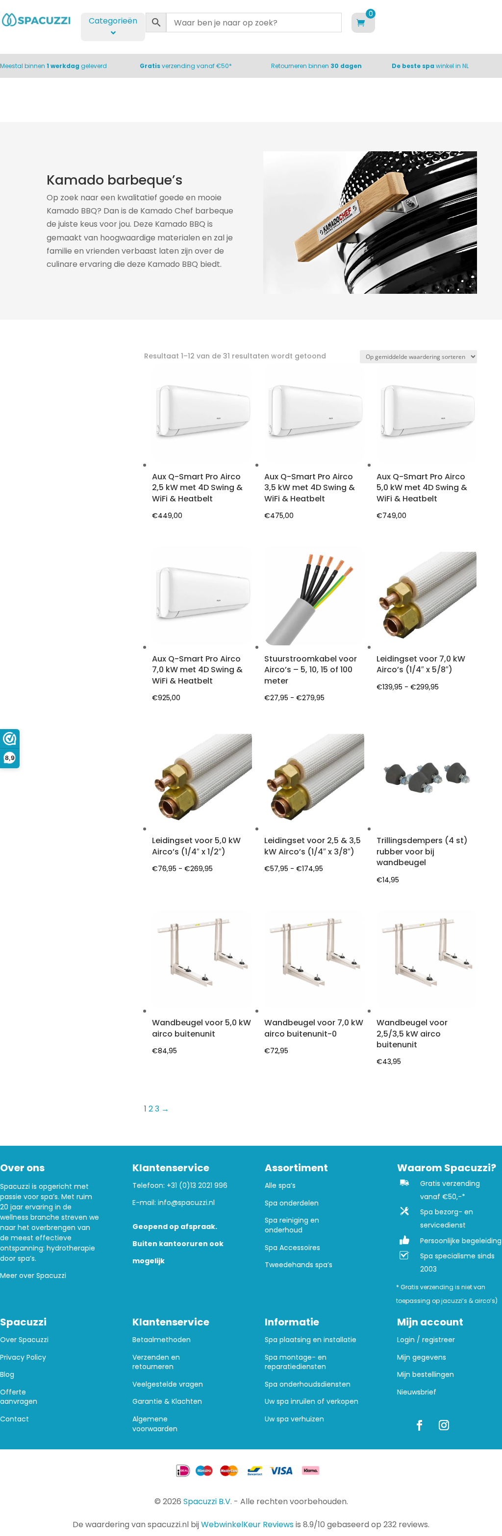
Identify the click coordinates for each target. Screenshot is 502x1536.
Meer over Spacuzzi (33, 1275)
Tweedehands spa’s (298, 1265)
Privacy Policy (23, 1357)
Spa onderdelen (292, 1203)
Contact (14, 1419)
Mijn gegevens (421, 1357)
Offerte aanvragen (18, 1397)
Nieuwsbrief (416, 1392)
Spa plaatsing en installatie (310, 1340)
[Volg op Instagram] (443, 1425)
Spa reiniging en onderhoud (292, 1225)
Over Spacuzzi (24, 1340)
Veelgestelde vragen (167, 1384)
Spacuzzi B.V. (207, 1501)
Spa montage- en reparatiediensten (295, 1362)
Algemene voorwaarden (154, 1424)
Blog (7, 1374)
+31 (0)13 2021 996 (197, 1185)
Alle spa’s (280, 1185)
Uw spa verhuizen (294, 1419)
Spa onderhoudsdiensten (308, 1384)
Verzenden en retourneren (156, 1362)
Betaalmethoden (161, 1340)
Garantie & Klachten (167, 1401)
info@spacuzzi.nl (186, 1202)
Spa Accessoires (292, 1247)
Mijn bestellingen (425, 1374)
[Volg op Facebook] (419, 1425)
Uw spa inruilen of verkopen (311, 1401)
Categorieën (113, 20)
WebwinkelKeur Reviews (247, 1524)
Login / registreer (426, 1340)
